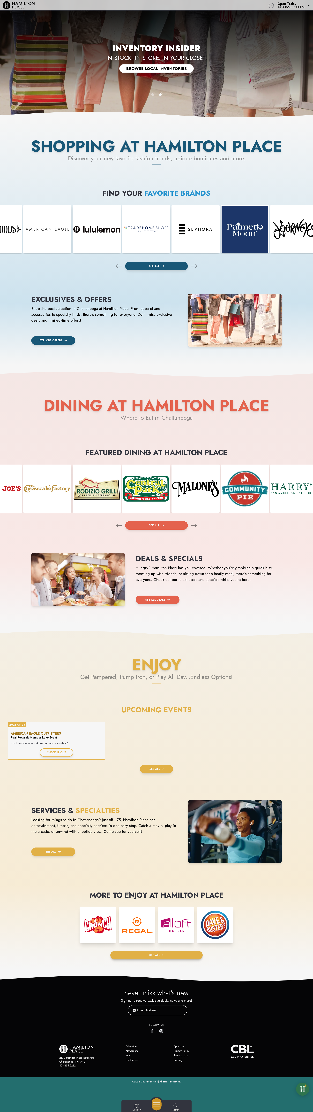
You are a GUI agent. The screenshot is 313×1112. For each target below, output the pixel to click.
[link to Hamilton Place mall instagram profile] (161, 1030)
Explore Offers (50, 340)
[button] (292, 5)
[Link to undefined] (47, 229)
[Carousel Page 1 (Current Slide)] (152, 94)
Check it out (56, 752)
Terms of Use (181, 1055)
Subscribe (131, 1046)
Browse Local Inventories (156, 68)
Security (178, 1060)
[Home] (118, 5)
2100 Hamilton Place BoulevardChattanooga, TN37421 (76, 1060)
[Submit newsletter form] (181, 1010)
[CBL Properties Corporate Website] (231, 1051)
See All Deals (155, 600)
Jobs (128, 1055)
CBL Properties (149, 1081)
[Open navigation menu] (156, 1104)
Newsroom (132, 1051)
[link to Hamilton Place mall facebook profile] (153, 1030)
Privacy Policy (181, 1051)
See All (154, 266)
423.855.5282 (67, 1065)
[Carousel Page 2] (160, 94)
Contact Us (132, 1060)
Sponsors (179, 1046)
